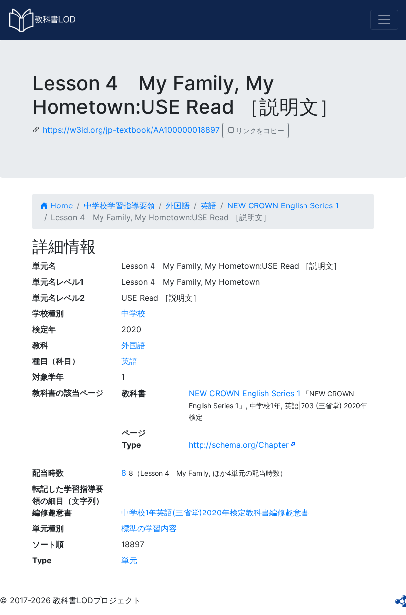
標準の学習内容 (149, 528)
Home (60, 205)
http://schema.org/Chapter (239, 445)
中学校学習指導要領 (119, 205)
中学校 (133, 313)
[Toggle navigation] (384, 20)
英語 (208, 205)
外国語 (178, 205)
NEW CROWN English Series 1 (283, 205)
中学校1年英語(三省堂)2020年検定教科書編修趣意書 (215, 512)
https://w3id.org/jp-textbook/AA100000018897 (131, 130)
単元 (129, 560)
